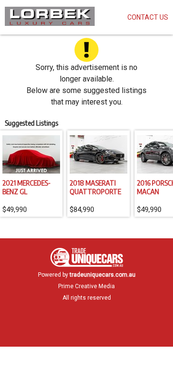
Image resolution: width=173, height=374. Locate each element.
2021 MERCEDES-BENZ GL (26, 187)
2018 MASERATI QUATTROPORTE (95, 187)
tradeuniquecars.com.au (103, 274)
